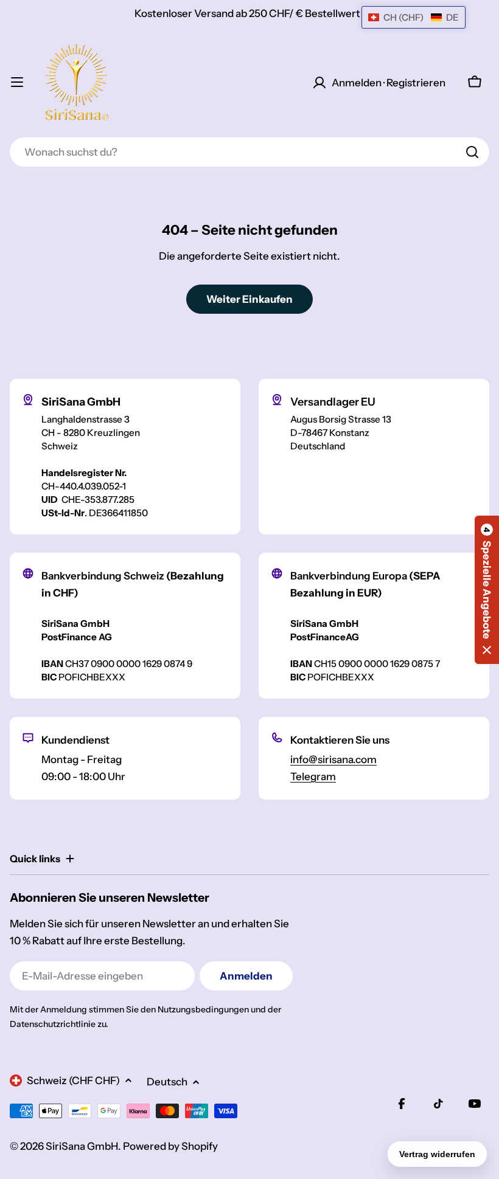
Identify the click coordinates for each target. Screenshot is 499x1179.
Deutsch (167, 1082)
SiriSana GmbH (82, 1146)
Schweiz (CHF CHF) (73, 1080)
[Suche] (472, 152)
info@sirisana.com (333, 759)
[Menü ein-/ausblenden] (17, 82)
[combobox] (249, 152)
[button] (487, 590)
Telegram (313, 776)
